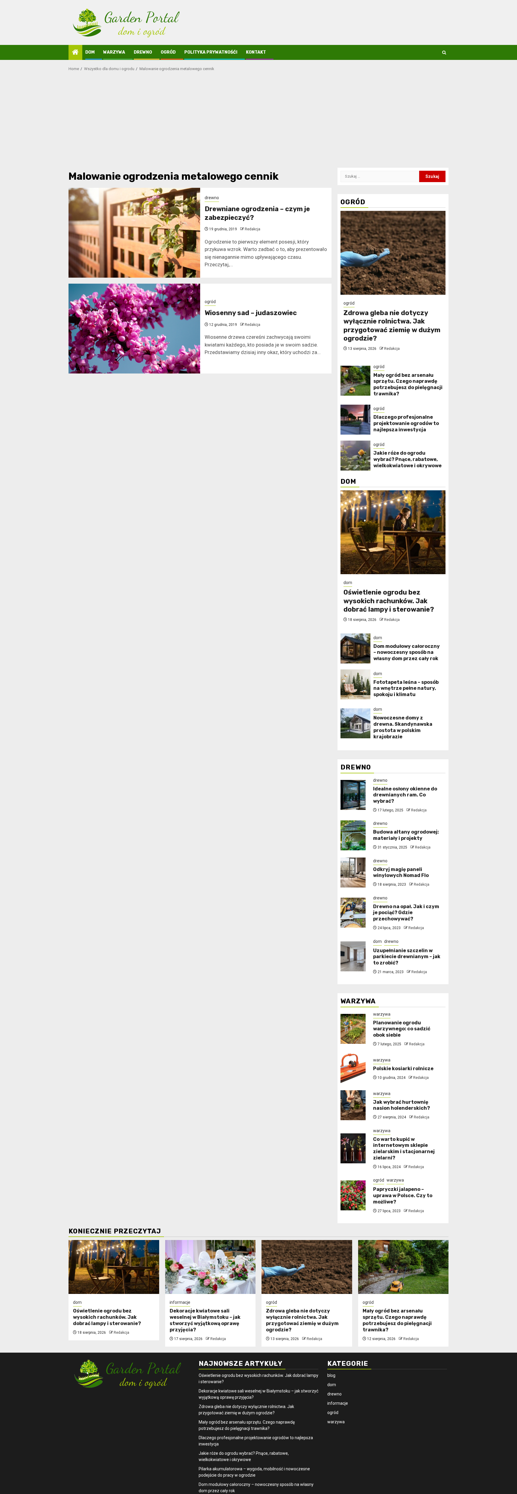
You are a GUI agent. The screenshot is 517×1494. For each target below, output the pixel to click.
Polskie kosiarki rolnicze (403, 1068)
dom (90, 52)
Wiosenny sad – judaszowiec (251, 313)
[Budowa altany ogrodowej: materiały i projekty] (353, 835)
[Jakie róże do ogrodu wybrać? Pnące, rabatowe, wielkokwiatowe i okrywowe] (355, 456)
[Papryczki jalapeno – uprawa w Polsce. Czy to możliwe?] (353, 1195)
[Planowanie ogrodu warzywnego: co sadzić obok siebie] (353, 1029)
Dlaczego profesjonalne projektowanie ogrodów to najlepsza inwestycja (406, 423)
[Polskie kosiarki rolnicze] (353, 1069)
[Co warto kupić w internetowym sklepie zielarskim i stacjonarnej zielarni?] (353, 1148)
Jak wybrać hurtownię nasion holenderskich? (401, 1105)
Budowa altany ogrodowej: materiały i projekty (406, 835)
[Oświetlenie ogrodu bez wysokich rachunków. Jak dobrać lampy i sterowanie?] (392, 532)
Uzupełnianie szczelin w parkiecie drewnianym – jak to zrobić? (406, 957)
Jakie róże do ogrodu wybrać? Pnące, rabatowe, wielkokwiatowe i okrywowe (407, 459)
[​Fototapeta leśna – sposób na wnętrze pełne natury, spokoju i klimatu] (355, 684)
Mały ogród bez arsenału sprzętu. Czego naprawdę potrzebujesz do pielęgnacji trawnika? (408, 384)
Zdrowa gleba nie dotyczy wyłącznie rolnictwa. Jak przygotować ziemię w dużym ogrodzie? (391, 326)
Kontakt (256, 52)
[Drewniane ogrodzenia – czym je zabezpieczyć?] (134, 233)
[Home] (75, 53)
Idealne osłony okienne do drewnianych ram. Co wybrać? (405, 795)
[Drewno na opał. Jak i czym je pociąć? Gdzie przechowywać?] (353, 913)
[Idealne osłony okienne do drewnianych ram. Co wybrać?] (353, 795)
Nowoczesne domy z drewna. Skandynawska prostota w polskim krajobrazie (402, 727)
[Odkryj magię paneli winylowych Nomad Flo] (353, 872)
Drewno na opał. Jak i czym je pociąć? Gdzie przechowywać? (406, 913)
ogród (168, 52)
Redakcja (252, 229)
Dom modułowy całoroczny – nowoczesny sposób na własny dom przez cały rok (406, 652)
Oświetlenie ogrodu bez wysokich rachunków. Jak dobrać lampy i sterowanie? (388, 600)
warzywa (114, 52)
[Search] (444, 52)
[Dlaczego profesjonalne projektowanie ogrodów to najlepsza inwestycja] (355, 420)
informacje (180, 1302)
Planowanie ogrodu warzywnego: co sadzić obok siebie (401, 1029)
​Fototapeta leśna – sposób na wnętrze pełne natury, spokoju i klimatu (406, 688)
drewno (143, 52)
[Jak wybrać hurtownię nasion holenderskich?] (353, 1105)
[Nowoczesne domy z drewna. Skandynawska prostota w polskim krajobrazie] (355, 723)
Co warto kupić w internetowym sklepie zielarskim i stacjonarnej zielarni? (404, 1148)
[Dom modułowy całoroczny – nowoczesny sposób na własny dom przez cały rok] (355, 648)
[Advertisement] (258, 123)
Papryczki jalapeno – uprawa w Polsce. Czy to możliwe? (402, 1195)
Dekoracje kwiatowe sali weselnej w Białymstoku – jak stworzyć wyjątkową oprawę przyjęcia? (205, 1320)
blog (331, 1375)
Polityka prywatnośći (210, 52)
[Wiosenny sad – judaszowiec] (134, 328)
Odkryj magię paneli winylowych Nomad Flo (401, 872)
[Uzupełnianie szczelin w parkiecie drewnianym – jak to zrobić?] (353, 956)
